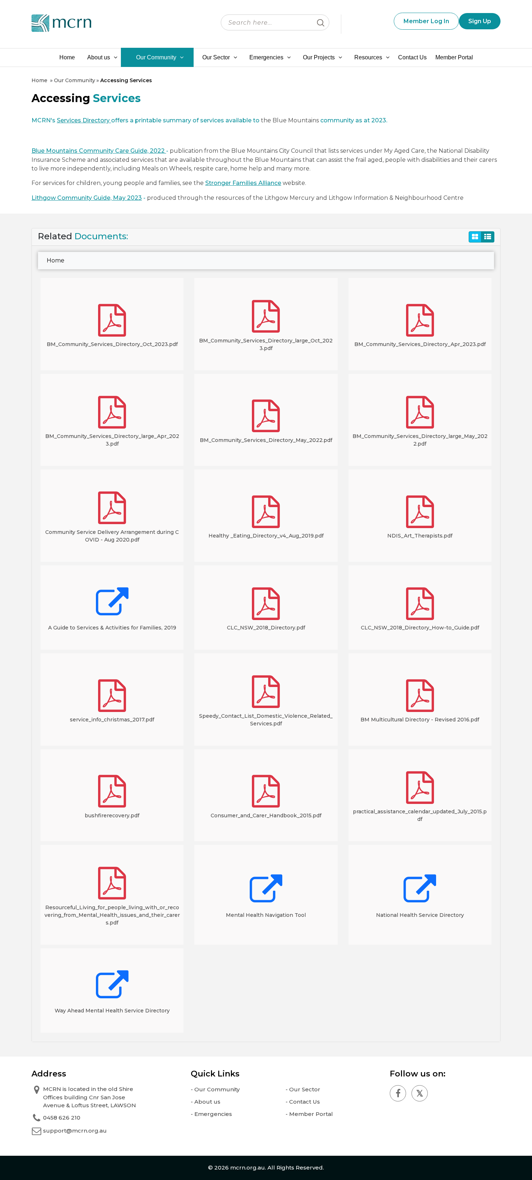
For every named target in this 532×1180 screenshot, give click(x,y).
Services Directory (84, 120)
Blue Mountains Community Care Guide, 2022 (98, 150)
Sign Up (479, 21)
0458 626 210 (61, 1117)
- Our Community (215, 1089)
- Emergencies (211, 1114)
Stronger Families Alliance (243, 183)
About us (98, 57)
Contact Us (412, 57)
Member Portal (454, 57)
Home (67, 57)
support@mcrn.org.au (75, 1130)
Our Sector (216, 57)
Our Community (156, 57)
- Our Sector (303, 1089)
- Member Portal (309, 1114)
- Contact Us (303, 1101)
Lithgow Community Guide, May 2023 (86, 197)
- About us (205, 1101)
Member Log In (426, 21)
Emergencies (266, 57)
